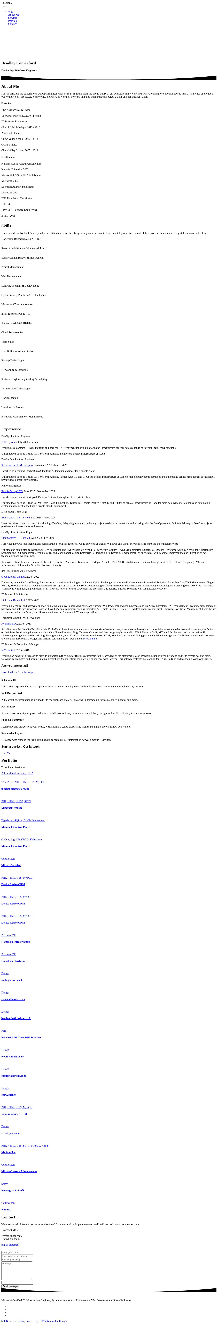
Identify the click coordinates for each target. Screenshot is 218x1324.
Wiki (10, 11)
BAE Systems (9, 442)
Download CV (9, 672)
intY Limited (8, 650)
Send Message (26, 672)
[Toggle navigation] (4, 6)
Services (12, 17)
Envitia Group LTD (12, 491)
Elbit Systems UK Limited (15, 517)
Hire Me (5, 753)
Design (23, 773)
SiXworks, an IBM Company (17, 465)
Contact (12, 23)
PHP (30, 773)
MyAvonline (90, 638)
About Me (13, 14)
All (3, 773)
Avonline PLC (9, 623)
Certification (12, 773)
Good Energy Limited (13, 576)
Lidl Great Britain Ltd (13, 600)
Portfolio (13, 20)
